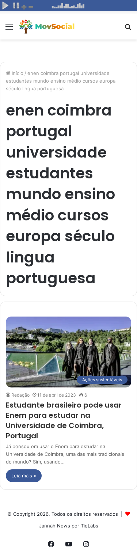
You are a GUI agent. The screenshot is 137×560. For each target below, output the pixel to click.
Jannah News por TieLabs (68, 526)
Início (16, 73)
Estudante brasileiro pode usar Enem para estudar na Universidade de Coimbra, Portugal (64, 420)
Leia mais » (23, 475)
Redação (20, 395)
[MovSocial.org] (47, 26)
